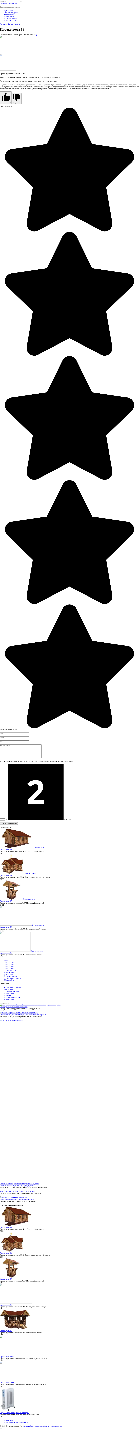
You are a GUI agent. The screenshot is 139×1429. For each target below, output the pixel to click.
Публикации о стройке (12, 997)
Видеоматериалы (10, 18)
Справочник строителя (12, 978)
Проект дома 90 (6, 849)
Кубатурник (8, 11)
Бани (6, 960)
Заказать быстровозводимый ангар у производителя (42, 1426)
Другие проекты (10, 970)
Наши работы (9, 16)
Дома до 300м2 (9, 966)
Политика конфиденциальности (16, 1422)
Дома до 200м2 (9, 964)
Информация (9, 993)
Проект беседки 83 (7, 1382)
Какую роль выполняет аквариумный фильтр (17, 1199)
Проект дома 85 (6, 953)
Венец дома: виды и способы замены (13, 1007)
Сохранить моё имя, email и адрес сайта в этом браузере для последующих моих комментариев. (38, 761)
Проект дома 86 (6, 927)
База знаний (8, 989)
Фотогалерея (9, 14)
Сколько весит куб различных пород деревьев (17, 1186)
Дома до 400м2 (9, 968)
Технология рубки (11, 12)
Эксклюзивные (10, 972)
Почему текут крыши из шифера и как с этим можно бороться (23, 1015)
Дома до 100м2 (9, 962)
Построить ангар (10, 20)
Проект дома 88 (6, 875)
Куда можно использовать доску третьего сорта (17, 1191)
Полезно (7, 995)
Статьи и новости (10, 999)
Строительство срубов (8, 3)
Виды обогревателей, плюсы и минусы (14, 1413)
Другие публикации (11, 991)
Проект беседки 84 (7, 1357)
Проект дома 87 (6, 901)
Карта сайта (8, 1420)
